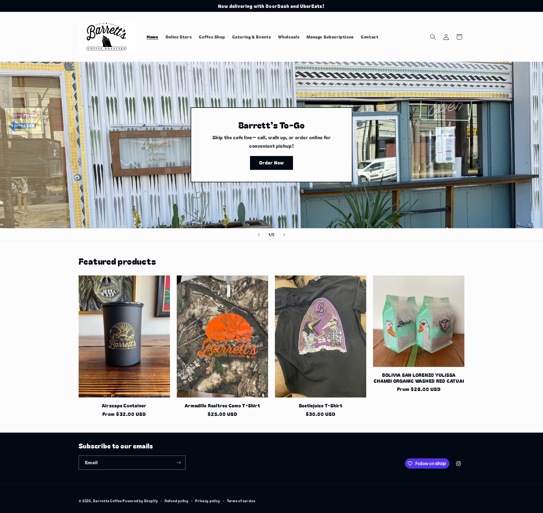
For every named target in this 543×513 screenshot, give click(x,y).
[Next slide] (284, 234)
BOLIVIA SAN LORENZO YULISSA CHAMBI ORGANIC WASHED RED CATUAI (419, 378)
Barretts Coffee (107, 501)
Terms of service (241, 501)
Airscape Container (124, 405)
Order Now (271, 163)
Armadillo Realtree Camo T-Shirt (222, 405)
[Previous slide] (259, 234)
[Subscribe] (178, 462)
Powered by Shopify (140, 501)
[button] (432, 36)
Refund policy (177, 501)
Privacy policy (207, 501)
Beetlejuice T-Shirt (320, 405)
